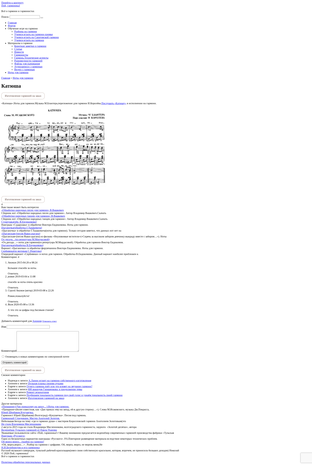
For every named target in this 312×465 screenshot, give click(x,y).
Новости (19, 52)
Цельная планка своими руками (45, 383)
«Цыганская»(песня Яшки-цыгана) (20, 233)
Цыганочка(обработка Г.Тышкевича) (21, 227)
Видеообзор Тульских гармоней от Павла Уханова (29, 430)
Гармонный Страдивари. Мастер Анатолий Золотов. (30, 418)
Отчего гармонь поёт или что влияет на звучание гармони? (59, 386)
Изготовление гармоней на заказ (23, 95)
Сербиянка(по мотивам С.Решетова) (21, 251)
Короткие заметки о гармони (30, 46)
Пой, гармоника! (10, 5)
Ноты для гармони (18, 72)
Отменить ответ (49, 321)
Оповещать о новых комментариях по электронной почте (37, 356)
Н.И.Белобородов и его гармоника (20, 447)
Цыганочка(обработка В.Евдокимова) (22, 245)
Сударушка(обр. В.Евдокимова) (19, 221)
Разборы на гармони (25, 31)
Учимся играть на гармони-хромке (33, 34)
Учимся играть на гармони (29, 40)
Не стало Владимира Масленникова (21, 424)
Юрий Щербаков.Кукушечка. (17, 412)
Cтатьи (18, 49)
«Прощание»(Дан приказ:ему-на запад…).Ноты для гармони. (35, 406)
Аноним (37, 321)
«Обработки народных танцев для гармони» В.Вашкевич (33, 216)
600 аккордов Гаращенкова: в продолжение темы (55, 389)
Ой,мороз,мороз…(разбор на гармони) (22, 441)
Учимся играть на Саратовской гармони (36, 37)
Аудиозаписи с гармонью (28, 66)
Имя (3, 326)
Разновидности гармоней (28, 60)
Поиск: (5, 16)
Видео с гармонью (24, 69)
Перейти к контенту (12, 2)
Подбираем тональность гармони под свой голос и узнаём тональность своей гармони (74, 395)
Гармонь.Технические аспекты (31, 57)
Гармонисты (21, 54)
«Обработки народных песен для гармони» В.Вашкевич (32, 210)
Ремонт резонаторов (37, 392)
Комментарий (9, 350)
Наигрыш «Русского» (13, 435)
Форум (11, 25)
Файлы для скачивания (27, 63)
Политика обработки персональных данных (25, 462)
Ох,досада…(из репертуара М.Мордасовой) (25, 239)
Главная (12, 22)
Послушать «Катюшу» (113, 103)
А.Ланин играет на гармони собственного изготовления (59, 380)
